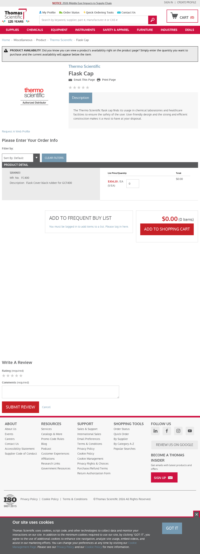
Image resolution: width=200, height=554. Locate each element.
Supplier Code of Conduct (21, 454)
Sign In (168, 2)
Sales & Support (87, 429)
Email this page (84, 80)
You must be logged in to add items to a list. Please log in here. (89, 227)
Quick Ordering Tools (100, 12)
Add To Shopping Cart (167, 229)
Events (9, 434)
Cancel (46, 407)
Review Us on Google (174, 444)
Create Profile (186, 2)
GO (152, 20)
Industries (169, 30)
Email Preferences (88, 439)
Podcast (46, 449)
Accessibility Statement (20, 449)
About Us (10, 429)
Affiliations (48, 459)
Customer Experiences (55, 454)
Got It (172, 528)
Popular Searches (125, 449)
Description (80, 97)
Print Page (108, 80)
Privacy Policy (86, 449)
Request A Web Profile (16, 131)
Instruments (85, 30)
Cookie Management (90, 459)
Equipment (59, 30)
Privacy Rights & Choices (93, 464)
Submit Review (20, 407)
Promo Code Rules (52, 439)
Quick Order (121, 434)
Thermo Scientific (84, 66)
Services (46, 429)
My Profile (49, 12)
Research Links (50, 464)
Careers (10, 439)
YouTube (190, 431)
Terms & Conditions (89, 444)
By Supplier (121, 439)
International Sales (89, 434)
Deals (189, 30)
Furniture (145, 30)
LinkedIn (155, 431)
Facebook (166, 431)
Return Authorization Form (93, 473)
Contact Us (128, 12)
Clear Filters (54, 158)
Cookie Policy (85, 454)
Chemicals (35, 30)
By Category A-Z (124, 444)
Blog (44, 444)
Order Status (71, 12)
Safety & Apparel (116, 30)
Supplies (12, 30)
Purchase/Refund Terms (92, 468)
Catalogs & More (51, 434)
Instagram (178, 431)
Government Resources (56, 468)
